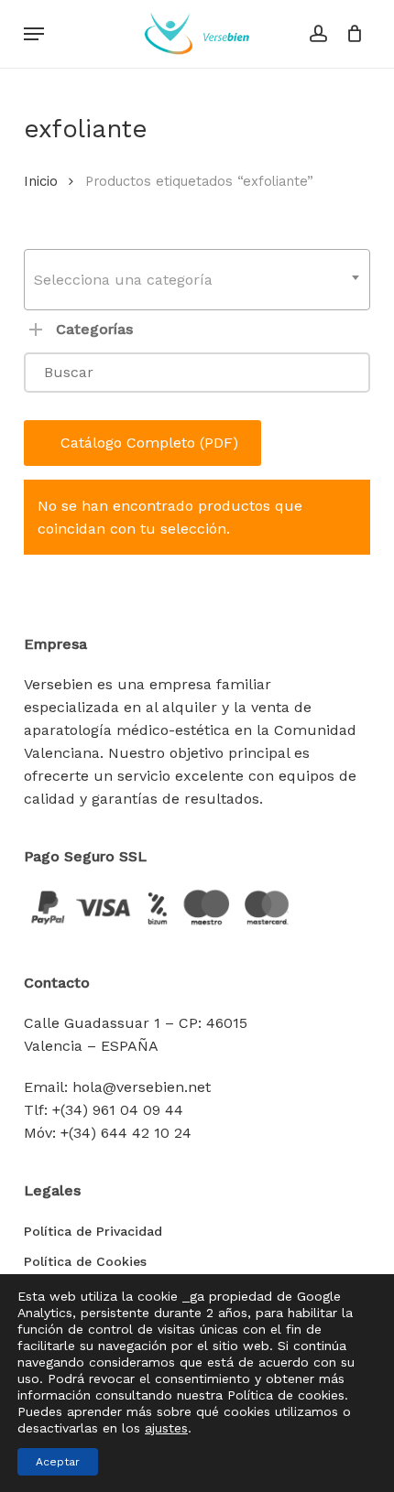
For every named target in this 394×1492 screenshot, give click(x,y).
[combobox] (197, 279)
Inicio (41, 181)
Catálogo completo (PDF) (149, 442)
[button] (34, 34)
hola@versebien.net (141, 1087)
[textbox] (197, 280)
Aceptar (58, 1461)
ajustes (166, 1428)
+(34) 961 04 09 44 (117, 1110)
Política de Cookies (85, 1261)
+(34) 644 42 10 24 (126, 1132)
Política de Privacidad (93, 1231)
